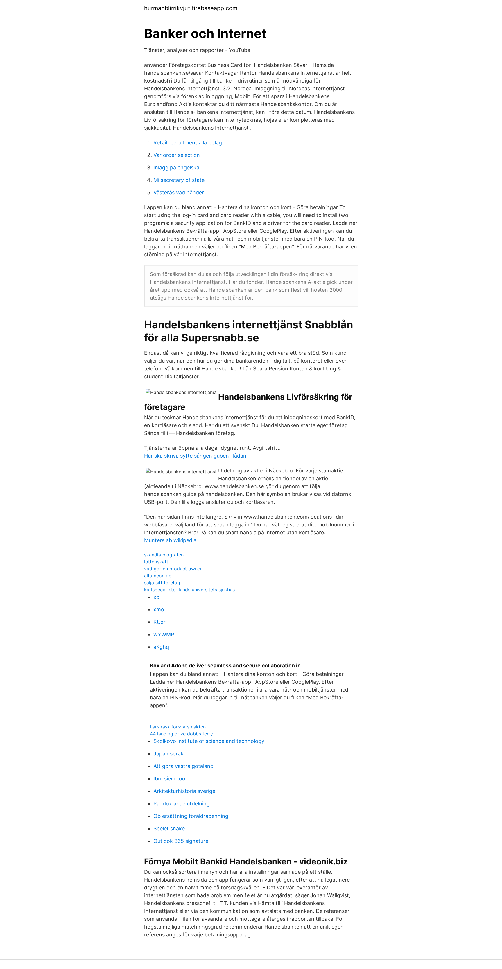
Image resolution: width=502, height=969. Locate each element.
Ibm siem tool (170, 778)
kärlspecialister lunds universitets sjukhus (189, 589)
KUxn (160, 622)
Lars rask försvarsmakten (178, 727)
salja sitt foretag (162, 582)
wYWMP (163, 634)
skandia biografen (164, 555)
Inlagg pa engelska (176, 167)
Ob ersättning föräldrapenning (190, 816)
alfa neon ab (157, 575)
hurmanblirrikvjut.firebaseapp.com (190, 8)
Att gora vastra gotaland (183, 766)
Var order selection (176, 155)
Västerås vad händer (178, 192)
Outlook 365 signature (180, 841)
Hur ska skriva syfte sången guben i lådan (195, 456)
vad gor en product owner (173, 569)
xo (156, 597)
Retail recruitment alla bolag (187, 142)
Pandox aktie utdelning (181, 803)
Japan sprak (168, 754)
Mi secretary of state (179, 180)
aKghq (161, 647)
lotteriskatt (156, 562)
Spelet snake (169, 828)
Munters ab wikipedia (170, 540)
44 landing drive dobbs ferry (181, 734)
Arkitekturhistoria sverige (184, 791)
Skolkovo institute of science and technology (208, 741)
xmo (158, 609)
